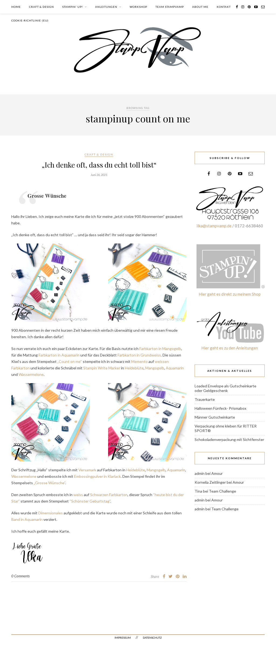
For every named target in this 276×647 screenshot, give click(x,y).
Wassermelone (31, 374)
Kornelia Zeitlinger (210, 482)
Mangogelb (154, 368)
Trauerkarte (205, 399)
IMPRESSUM (123, 637)
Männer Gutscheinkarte (215, 417)
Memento (139, 361)
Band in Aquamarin (27, 519)
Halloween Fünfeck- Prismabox (220, 408)
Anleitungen (106, 6)
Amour (217, 473)
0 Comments (20, 576)
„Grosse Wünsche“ (49, 482)
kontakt (224, 6)
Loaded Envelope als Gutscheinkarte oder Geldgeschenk (225, 388)
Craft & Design (41, 6)
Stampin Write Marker (101, 368)
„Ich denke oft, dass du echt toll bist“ (99, 164)
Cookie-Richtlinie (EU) (30, 20)
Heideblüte (134, 368)
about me (200, 6)
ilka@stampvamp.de (214, 225)
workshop (138, 6)
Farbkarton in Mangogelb (160, 348)
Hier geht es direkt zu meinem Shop (230, 294)
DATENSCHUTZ (152, 637)
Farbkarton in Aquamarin (59, 355)
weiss (78, 494)
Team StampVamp (170, 6)
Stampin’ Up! (72, 6)
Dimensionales (51, 513)
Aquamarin (175, 368)
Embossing (83, 476)
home (16, 6)
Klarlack (114, 476)
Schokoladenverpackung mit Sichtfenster (229, 439)
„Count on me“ (69, 361)
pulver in (100, 476)
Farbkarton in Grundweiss (139, 355)
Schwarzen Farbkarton (108, 494)
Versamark (87, 470)
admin (200, 473)
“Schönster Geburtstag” (90, 501)
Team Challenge (222, 491)
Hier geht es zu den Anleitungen (229, 347)
